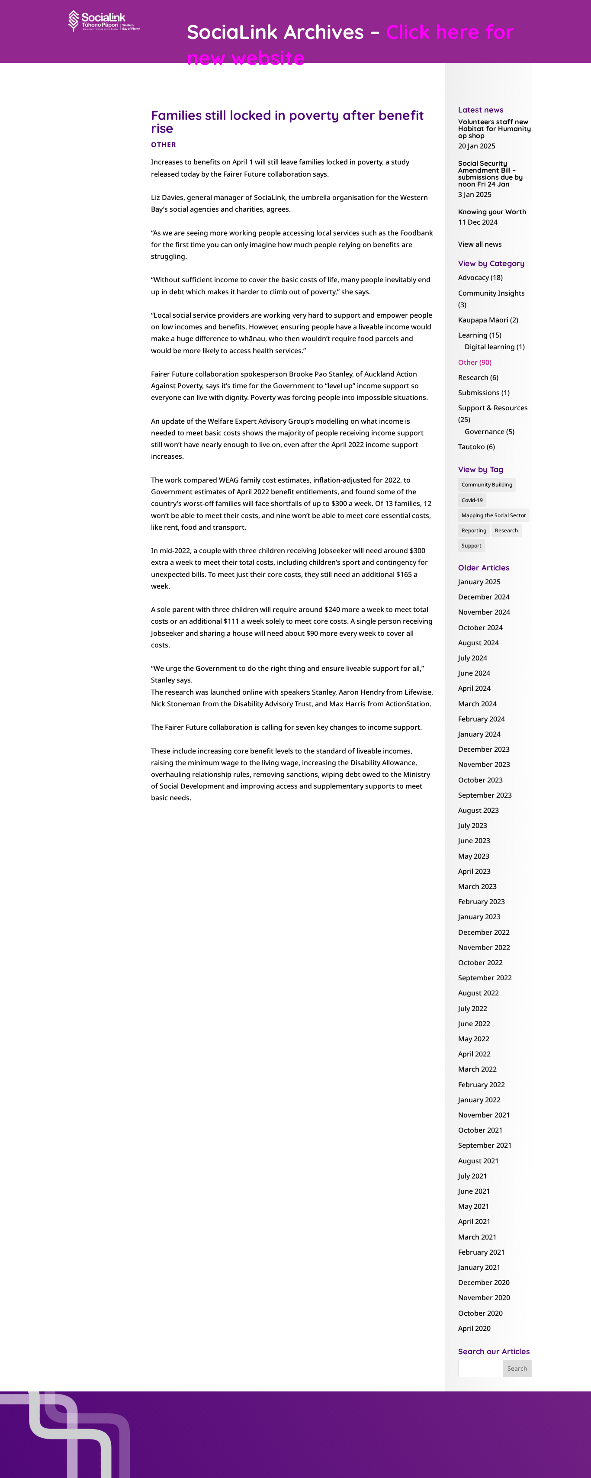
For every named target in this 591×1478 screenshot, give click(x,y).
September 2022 (485, 977)
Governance (484, 431)
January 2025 (479, 581)
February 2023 (481, 901)
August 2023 (478, 810)
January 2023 (479, 916)
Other (164, 144)
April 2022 (474, 1054)
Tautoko (471, 446)
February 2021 (481, 1252)
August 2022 (478, 993)
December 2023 (484, 749)
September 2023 (485, 795)
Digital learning (490, 346)
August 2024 (478, 642)
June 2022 (474, 1023)
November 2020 (484, 1297)
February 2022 (481, 1084)
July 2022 (472, 1008)
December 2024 (484, 597)
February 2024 (481, 719)
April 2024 (474, 688)
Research (473, 377)
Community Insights (491, 293)
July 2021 (472, 1176)
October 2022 (480, 962)
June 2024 (474, 673)
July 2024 (472, 658)
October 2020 (480, 1313)
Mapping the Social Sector (494, 515)
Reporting (474, 530)
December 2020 (484, 1282)
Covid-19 (472, 500)
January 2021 (479, 1267)
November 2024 (484, 612)
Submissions (479, 392)
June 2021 (474, 1191)
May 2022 (473, 1038)
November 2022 (484, 947)
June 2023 (474, 840)
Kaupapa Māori (483, 320)
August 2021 (478, 1161)
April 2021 (474, 1221)
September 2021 (485, 1145)
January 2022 (479, 1099)
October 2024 (480, 627)
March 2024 (477, 703)
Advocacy (473, 277)
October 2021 (480, 1130)
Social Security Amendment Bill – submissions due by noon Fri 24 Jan (490, 173)
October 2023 (480, 780)
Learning (473, 335)
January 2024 (479, 734)
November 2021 (484, 1115)
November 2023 (484, 764)
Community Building (487, 484)
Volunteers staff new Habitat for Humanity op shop (494, 128)
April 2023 (474, 871)
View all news (480, 244)
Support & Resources (493, 407)
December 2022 (484, 932)
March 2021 (477, 1237)
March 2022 (477, 1069)
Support (472, 545)
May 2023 (473, 856)
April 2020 (474, 1328)
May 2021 (473, 1206)
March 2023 (477, 886)
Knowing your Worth (492, 211)
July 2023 (472, 825)
